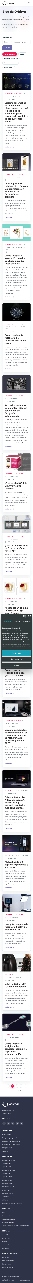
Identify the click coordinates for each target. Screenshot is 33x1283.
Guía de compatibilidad (8, 1219)
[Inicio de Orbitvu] (8, 3)
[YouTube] (21, 1123)
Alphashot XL (6, 1173)
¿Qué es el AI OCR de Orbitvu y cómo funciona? (16, 486)
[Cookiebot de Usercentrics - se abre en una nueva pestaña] (23, 616)
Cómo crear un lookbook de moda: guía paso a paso (15, 673)
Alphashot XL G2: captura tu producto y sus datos (16, 865)
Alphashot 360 (6, 1167)
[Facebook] (4, 1123)
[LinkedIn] (12, 1123)
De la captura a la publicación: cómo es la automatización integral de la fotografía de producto (16, 190)
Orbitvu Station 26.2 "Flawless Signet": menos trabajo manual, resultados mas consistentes (16, 802)
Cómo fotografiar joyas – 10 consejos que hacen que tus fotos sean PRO (15, 259)
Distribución (5, 1248)
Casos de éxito (8, 67)
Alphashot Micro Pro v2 (9, 1160)
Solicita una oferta (8, 1261)
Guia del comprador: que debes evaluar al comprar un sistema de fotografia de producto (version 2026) (16, 737)
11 (15, 1090)
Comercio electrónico (10, 63)
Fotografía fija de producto (10, 1138)
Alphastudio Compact (8, 1170)
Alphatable (5, 1196)
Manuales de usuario (8, 1222)
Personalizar (15, 659)
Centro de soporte (7, 1267)
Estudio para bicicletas (8, 1187)
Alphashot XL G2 (7, 1177)
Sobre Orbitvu (6, 1235)
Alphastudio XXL (7, 1180)
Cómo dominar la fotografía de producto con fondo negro (15, 339)
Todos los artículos (9, 54)
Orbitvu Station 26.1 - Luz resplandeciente (16, 985)
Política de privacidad (8, 1280)
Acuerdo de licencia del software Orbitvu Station (16, 1226)
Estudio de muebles (7, 1193)
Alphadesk (5, 1200)
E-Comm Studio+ (7, 1190)
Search (7, 48)
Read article (8, 147)
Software (5, 1151)
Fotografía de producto (11, 58)
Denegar (16, 665)
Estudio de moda (7, 1183)
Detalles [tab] (17, 621)
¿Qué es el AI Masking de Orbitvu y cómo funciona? (16, 548)
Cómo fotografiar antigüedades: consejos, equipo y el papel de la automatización (16, 1049)
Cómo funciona (6, 1134)
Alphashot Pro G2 (7, 1163)
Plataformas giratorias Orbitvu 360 (12, 1203)
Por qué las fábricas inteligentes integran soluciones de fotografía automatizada (16, 410)
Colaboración (6, 1245)
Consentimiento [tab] (7, 621)
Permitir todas (16, 653)
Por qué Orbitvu (6, 1238)
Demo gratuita (6, 1264)
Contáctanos (6, 1257)
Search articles (7, 37)
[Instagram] (8, 1123)
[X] (17, 1123)
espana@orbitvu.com (8, 1110)
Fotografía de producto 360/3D (11, 1141)
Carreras (4, 1241)
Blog (3, 1212)
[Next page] (20, 1090)
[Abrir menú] (29, 3)
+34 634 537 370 (7, 1113)
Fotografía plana (7, 1147)
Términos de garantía (24, 1280)
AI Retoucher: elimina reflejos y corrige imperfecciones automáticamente (16, 612)
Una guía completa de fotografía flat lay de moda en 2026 (16, 927)
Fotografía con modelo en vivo (11, 1144)
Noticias (22, 54)
